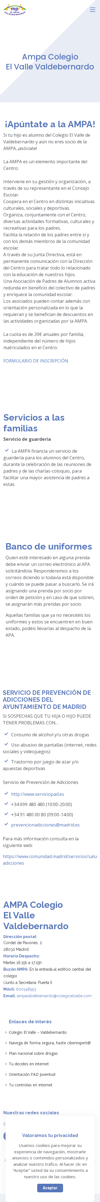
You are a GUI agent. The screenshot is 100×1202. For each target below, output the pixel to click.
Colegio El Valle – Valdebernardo (38, 1032)
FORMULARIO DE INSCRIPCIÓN (35, 361)
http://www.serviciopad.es (37, 794)
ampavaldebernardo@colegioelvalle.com (54, 996)
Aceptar (50, 1188)
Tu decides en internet (29, 1064)
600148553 (26, 989)
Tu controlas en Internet (30, 1085)
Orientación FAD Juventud (32, 1074)
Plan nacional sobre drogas (33, 1053)
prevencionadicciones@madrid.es (45, 825)
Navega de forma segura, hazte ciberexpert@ (50, 1043)
